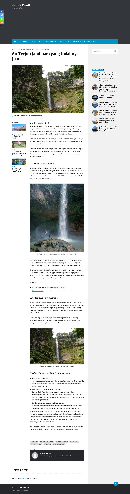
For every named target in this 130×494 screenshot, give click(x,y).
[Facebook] (2, 11)
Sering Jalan (21, 5)
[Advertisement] (65, 22)
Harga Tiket (30, 49)
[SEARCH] (115, 51)
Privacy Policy (89, 41)
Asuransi (25, 41)
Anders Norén (23, 490)
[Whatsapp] (2, 19)
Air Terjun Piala (61, 287)
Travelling (64, 41)
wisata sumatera (59, 444)
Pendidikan (36, 41)
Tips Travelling (42, 49)
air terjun (34, 441)
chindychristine (45, 453)
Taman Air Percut (38, 291)
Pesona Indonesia (62, 441)
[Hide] (0, 25)
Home (16, 41)
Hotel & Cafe (50, 41)
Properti (76, 41)
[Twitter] (2, 15)
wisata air (47, 444)
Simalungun (74, 441)
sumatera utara (36, 444)
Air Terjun (16, 49)
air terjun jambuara (47, 441)
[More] (2, 22)
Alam (23, 49)
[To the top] (116, 484)
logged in (23, 478)
